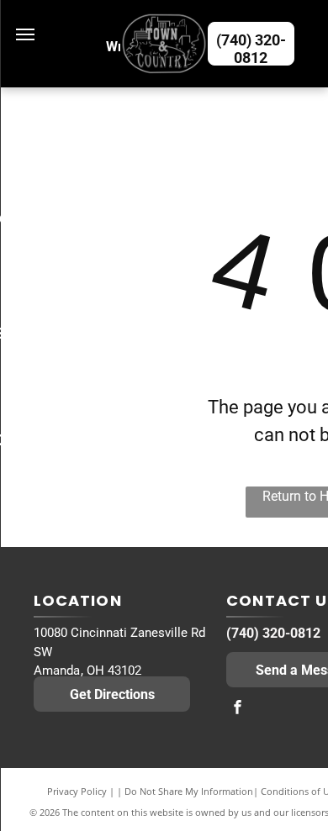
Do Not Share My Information (188, 791)
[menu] (25, 34)
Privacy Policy (77, 791)
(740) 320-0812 (273, 633)
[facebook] (237, 709)
